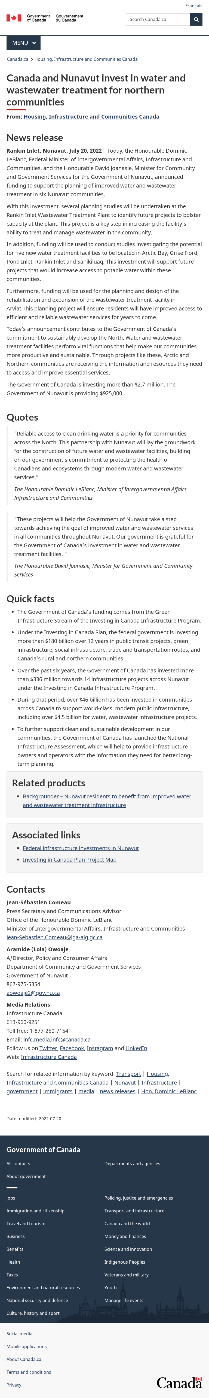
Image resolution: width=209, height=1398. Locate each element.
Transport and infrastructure (134, 1211)
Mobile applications (27, 1346)
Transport (128, 1073)
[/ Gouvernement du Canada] (45, 17)
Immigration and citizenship (35, 1211)
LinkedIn (136, 1048)
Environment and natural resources (43, 1288)
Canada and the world (127, 1224)
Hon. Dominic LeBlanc (169, 1091)
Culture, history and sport (33, 1313)
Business (16, 1236)
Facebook (72, 1048)
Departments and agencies (132, 1164)
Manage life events (123, 1300)
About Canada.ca (24, 1359)
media (86, 1091)
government (22, 1091)
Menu (21, 42)
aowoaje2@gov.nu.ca (33, 993)
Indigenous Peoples (124, 1262)
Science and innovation (128, 1249)
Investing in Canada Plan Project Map (69, 859)
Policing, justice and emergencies (138, 1198)
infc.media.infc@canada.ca (57, 1039)
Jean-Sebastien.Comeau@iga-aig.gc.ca (55, 937)
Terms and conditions (29, 1372)
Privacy (14, 1385)
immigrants (58, 1091)
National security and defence (37, 1300)
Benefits (15, 1249)
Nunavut (125, 1082)
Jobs (11, 1198)
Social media (19, 1334)
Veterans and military (126, 1275)
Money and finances (125, 1236)
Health (13, 1262)
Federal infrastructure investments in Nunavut (81, 848)
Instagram (100, 1048)
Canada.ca (17, 59)
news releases (118, 1091)
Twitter (48, 1048)
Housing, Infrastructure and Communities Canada (86, 59)
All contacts (18, 1164)
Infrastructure (159, 1082)
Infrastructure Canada (49, 1057)
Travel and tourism (26, 1224)
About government (26, 1176)
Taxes (12, 1275)
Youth (110, 1288)
